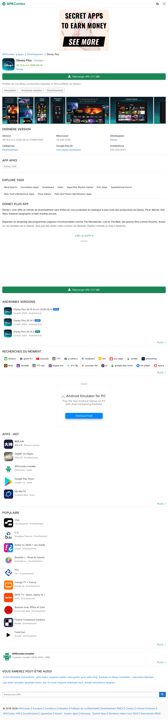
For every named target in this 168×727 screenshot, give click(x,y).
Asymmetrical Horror (121, 187)
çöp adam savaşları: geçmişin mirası (22, 682)
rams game (74, 677)
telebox (12, 358)
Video (60, 187)
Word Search (10, 187)
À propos (37, 708)
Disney (19, 69)
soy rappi (118, 358)
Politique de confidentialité (85, 708)
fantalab (25, 365)
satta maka (42, 677)
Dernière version (16, 129)
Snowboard (48, 187)
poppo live (58, 365)
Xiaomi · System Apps (66, 713)
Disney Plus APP (15, 204)
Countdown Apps (30, 187)
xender (134, 358)
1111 (58, 358)
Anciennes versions (31, 90)
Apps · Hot (10, 434)
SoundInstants (30, 713)
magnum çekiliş (57, 677)
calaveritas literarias (142, 677)
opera (161, 365)
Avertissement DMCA (112, 708)
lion (104, 358)
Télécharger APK (86, 76)
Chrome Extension (146, 708)
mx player (145, 365)
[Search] (162, 694)
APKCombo (8, 54)
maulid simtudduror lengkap (100, 682)
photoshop (151, 358)
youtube (44, 358)
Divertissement (55, 90)
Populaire (10, 512)
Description (10, 90)
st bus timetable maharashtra (18, 677)
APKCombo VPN (12, 713)
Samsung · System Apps (93, 713)
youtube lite (91, 365)
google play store (124, 365)
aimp (10, 365)
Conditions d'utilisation (56, 708)
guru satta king (89, 677)
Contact (130, 708)
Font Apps (102, 187)
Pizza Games (44, 194)
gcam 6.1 (28, 358)
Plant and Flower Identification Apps (73, 194)
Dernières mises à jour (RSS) (124, 713)
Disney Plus (24, 60)
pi (106, 365)
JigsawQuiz (46, 713)
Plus (160, 342)
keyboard (90, 358)
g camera (72, 358)
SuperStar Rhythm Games (80, 187)
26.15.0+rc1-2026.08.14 (22, 139)
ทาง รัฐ (74, 365)
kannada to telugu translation (114, 677)
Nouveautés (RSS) (151, 713)
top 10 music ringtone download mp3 (63, 682)
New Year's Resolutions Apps (19, 194)
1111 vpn (41, 365)
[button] (158, 4)
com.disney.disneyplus (68, 149)
